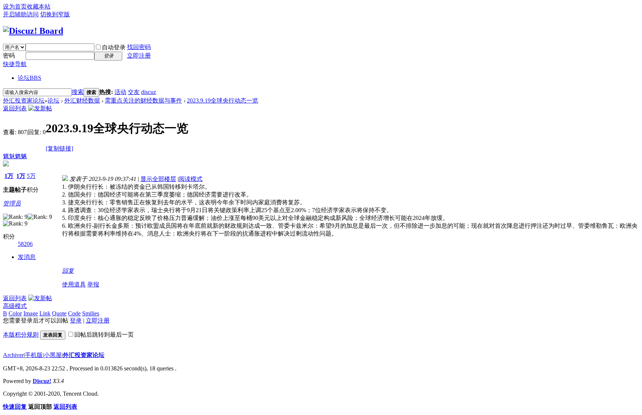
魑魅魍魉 (15, 156)
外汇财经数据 (82, 100)
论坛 (29, 78)
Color (15, 313)
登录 (76, 320)
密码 (9, 55)
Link (45, 313)
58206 (25, 244)
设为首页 (15, 6)
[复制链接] (59, 148)
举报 (93, 284)
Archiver (13, 355)
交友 (134, 92)
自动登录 (114, 47)
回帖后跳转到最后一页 (104, 334)
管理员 (12, 203)
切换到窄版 (55, 14)
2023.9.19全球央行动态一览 (222, 100)
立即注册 (139, 55)
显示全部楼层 (158, 179)
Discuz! (42, 381)
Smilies (90, 313)
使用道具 (74, 284)
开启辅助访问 (21, 14)
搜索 (78, 92)
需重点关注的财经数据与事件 (143, 100)
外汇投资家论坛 (24, 100)
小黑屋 (53, 355)
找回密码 (139, 47)
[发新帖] (40, 108)
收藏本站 (39, 6)
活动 (120, 92)
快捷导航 (15, 64)
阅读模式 (190, 179)
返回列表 (15, 108)
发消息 (27, 257)
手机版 (34, 355)
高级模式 (15, 306)
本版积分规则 (21, 334)
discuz (148, 92)
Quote (59, 313)
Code (74, 313)
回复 (68, 271)
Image (30, 313)
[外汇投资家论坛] (33, 31)
